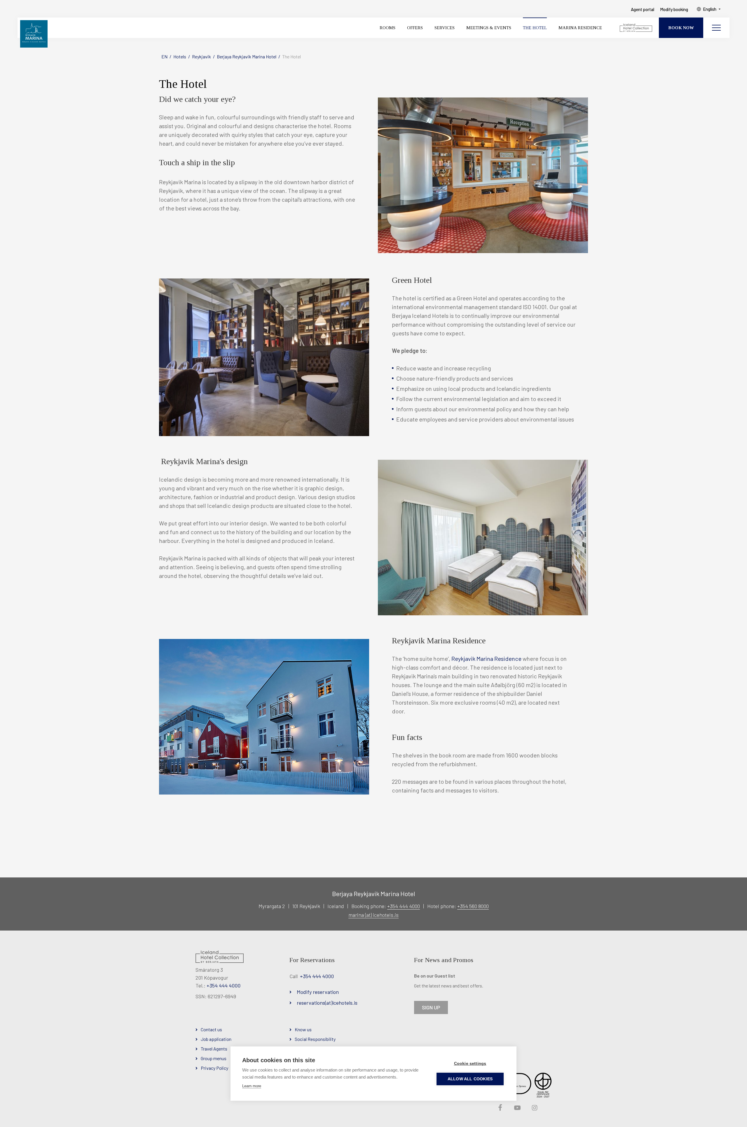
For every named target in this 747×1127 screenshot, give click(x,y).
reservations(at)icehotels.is (327, 1002)
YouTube (517, 1108)
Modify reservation (318, 992)
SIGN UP (431, 1007)
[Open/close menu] (716, 28)
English (709, 9)
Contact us (211, 1029)
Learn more (251, 1086)
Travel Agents (214, 1048)
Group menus (213, 1058)
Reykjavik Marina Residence (486, 658)
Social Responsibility (315, 1039)
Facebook (499, 1108)
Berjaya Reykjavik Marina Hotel (246, 56)
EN (164, 56)
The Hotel (291, 56)
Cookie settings (470, 1063)
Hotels (179, 56)
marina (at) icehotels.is (373, 915)
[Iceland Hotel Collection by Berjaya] (636, 27)
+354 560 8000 (473, 906)
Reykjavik (201, 56)
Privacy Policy (214, 1068)
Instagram (534, 1108)
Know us (303, 1029)
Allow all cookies (470, 1079)
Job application (216, 1039)
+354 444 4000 (403, 906)
